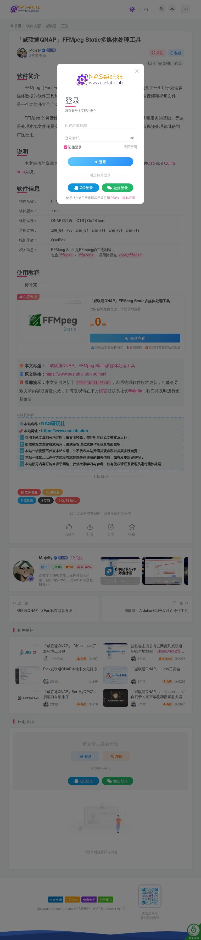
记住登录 (75, 147)
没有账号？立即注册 (79, 110)
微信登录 (120, 187)
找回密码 (130, 146)
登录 (102, 161)
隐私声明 (128, 197)
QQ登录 (86, 187)
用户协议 (113, 197)
